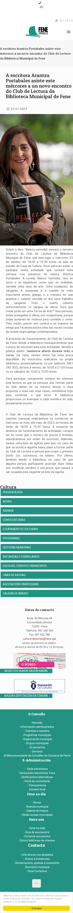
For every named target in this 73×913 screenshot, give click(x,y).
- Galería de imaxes (36, 810)
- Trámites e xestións (36, 730)
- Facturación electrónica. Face (36, 773)
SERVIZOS (61, 15)
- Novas (36, 802)
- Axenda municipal (36, 806)
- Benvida (36, 722)
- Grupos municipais (37, 743)
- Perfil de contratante (36, 781)
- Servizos (36, 751)
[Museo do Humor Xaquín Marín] (39, 667)
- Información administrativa (36, 726)
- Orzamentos (36, 747)
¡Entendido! (36, 908)
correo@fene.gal (41, 11)
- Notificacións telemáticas (36, 777)
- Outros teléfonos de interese (36, 840)
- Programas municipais (36, 735)
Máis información (28, 901)
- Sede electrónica (37, 768)
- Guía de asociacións (36, 832)
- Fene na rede (36, 828)
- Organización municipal (36, 739)
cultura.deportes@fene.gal (39, 638)
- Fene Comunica (36, 871)
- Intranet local (36, 789)
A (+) (70, 20)
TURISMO (40, 15)
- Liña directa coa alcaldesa (36, 854)
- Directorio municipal (36, 867)
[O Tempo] (57, 20)
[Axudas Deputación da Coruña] (39, 692)
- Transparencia (36, 785)
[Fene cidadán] (36, 32)
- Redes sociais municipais (36, 814)
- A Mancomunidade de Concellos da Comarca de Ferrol (36, 755)
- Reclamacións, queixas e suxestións (36, 862)
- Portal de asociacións (36, 836)
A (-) (63, 20)
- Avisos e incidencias (37, 858)
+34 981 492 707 (52, 2)
